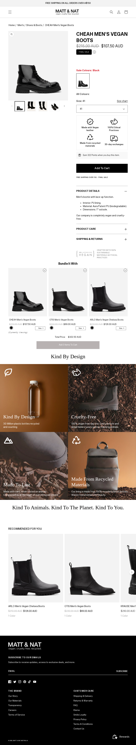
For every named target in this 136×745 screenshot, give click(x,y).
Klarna (76, 710)
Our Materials (15, 701)
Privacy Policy (79, 719)
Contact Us (78, 729)
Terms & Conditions (83, 724)
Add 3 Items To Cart (68, 345)
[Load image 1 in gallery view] (20, 106)
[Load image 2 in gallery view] (31, 106)
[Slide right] (64, 106)
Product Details (88, 191)
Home (12, 25)
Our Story (13, 696)
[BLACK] (11, 327)
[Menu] (10, 12)
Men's (21, 25)
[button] (111, 12)
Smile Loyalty (79, 715)
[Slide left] (12, 106)
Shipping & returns (89, 239)
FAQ (75, 705)
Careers (12, 710)
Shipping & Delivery (83, 696)
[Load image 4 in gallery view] (55, 106)
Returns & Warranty (83, 701)
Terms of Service (16, 715)
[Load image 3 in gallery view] (43, 106)
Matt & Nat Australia (20, 740)
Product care (86, 229)
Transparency (15, 705)
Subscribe (122, 671)
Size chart (122, 101)
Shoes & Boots (34, 25)
